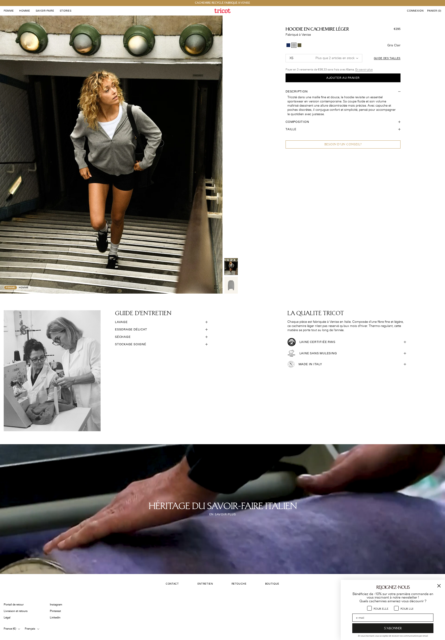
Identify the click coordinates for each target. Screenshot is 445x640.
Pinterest (55, 611)
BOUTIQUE (272, 583)
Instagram (56, 604)
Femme (10, 287)
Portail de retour (14, 604)
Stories (66, 10)
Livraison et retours (16, 611)
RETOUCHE (239, 583)
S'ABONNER (393, 628)
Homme (24, 287)
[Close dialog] (439, 585)
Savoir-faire (45, 10)
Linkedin (55, 617)
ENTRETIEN (205, 583)
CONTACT (172, 583)
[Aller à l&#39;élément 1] (231, 266)
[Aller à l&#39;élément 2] (231, 285)
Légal (7, 617)
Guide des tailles (387, 58)
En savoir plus (364, 69)
